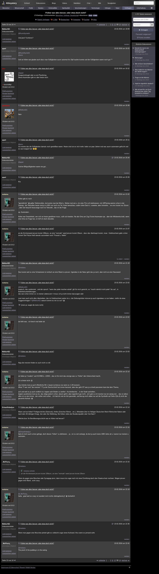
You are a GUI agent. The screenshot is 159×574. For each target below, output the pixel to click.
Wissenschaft (19, 8)
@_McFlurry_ (23, 494)
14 (120, 24)
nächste (124, 24)
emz (3, 69)
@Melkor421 (22, 110)
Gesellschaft (74, 15)
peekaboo (6, 105)
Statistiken (77, 3)
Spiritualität (66, 8)
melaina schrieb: (29, 471)
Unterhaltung (141, 8)
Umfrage (66, 15)
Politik (31, 8)
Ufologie (108, 8)
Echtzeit (27, 3)
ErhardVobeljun (8, 407)
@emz (20, 55)
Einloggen (144, 30)
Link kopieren (7, 39)
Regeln (22, 567)
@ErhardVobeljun (24, 432)
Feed (90, 15)
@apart (20, 73)
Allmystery (11, 3)
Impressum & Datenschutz (10, 567)
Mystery (40, 8)
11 (112, 24)
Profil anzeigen (7, 91)
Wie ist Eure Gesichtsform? (144, 65)
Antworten (76, 20)
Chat (89, 3)
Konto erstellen (144, 38)
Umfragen (128, 8)
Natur (117, 8)
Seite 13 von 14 (7, 24)
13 (117, 24)
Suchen (86, 20)
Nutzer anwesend (143, 14)
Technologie (95, 8)
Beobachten (65, 20)
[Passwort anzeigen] (152, 26)
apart (4, 49)
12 (115, 24)
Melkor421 (6, 29)
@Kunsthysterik (24, 33)
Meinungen (142, 59)
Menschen (6, 8)
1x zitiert (119, 259)
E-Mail (95, 15)
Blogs (54, 3)
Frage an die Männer (142, 79)
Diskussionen (40, 3)
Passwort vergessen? (143, 34)
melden (126, 44)
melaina (5, 194)
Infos (95, 20)
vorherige (102, 24)
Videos (64, 3)
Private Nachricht (8, 93)
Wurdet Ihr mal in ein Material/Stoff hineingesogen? (142, 51)
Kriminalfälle (53, 8)
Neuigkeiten (112, 3)
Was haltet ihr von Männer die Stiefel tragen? (144, 72)
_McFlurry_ (6, 462)
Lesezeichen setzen (9, 41)
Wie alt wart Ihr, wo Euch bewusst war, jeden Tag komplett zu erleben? (143, 92)
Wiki (99, 3)
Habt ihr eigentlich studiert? (144, 85)
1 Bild (55, 20)
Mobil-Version (30, 567)
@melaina (21, 268)
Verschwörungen (80, 8)
